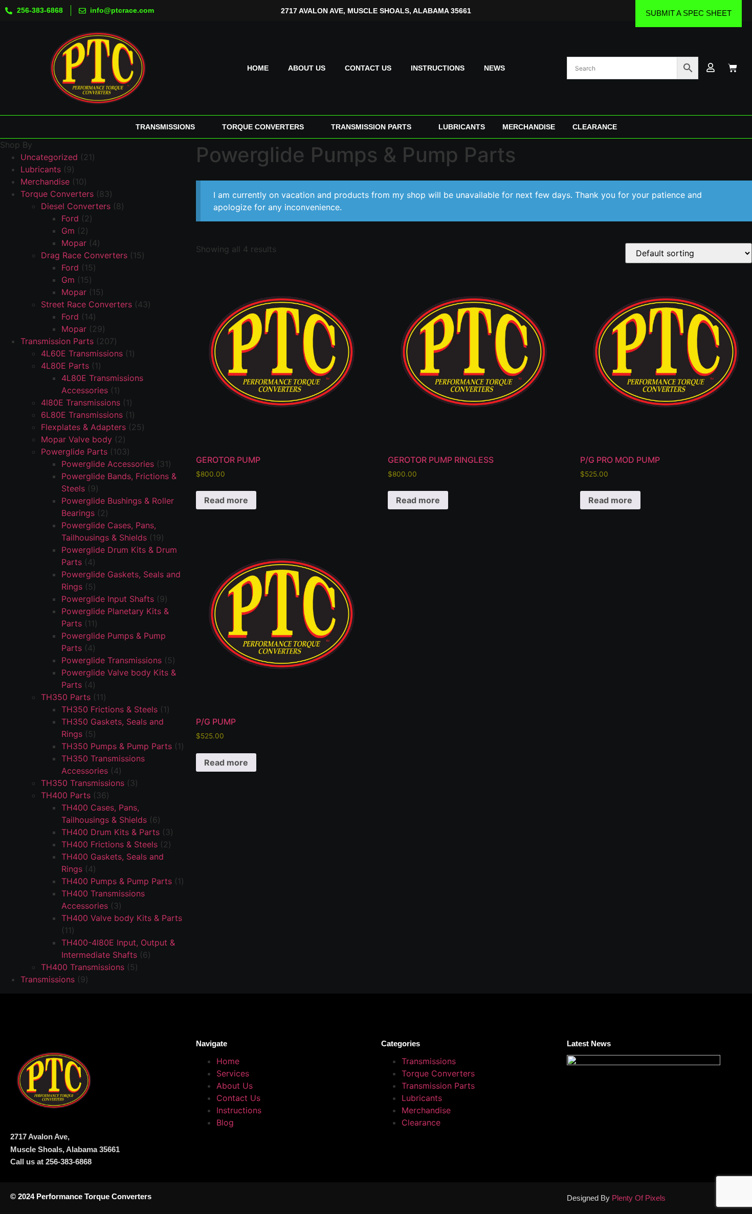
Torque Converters (438, 1073)
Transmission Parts (438, 1086)
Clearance (421, 1122)
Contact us (368, 68)
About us (306, 68)
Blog (225, 1122)
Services (232, 1073)
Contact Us (238, 1098)
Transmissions (429, 1061)
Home (258, 68)
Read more (226, 500)
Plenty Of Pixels (639, 1198)
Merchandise (426, 1110)
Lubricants (422, 1098)
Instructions (438, 68)
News (494, 68)
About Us (234, 1086)
